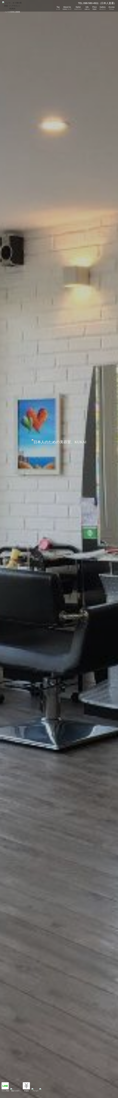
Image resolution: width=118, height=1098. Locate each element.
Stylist (78, 8)
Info (87, 8)
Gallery (102, 8)
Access (112, 8)
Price (94, 8)
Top (58, 8)
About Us (67, 8)
